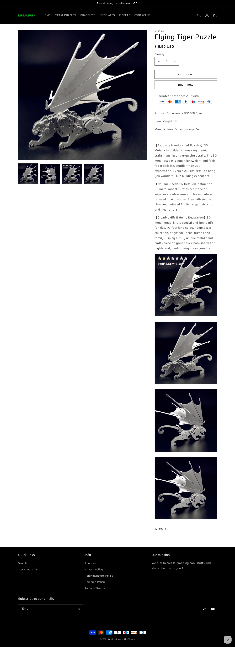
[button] (199, 15)
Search (22, 563)
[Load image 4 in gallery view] (94, 174)
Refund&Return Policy (99, 576)
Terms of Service (95, 588)
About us (90, 563)
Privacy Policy (94, 569)
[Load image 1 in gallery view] (28, 174)
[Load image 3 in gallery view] (72, 174)
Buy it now (185, 84)
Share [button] (162, 529)
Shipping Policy (95, 582)
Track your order (28, 569)
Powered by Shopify (125, 639)
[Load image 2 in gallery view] (50, 174)
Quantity (159, 54)
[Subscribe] (79, 609)
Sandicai (112, 639)
